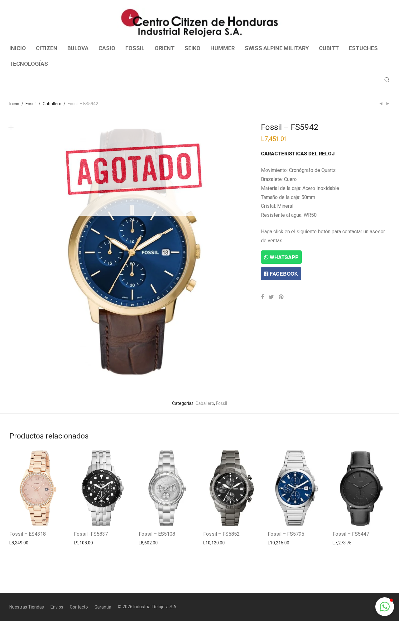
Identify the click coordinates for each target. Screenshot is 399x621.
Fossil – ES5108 (157, 534)
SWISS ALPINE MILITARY (277, 48)
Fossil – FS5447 (351, 534)
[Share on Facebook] (262, 297)
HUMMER (222, 48)
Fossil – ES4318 (27, 534)
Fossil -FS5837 (91, 534)
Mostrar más (18, 542)
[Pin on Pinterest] (281, 297)
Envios (56, 606)
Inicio (14, 103)
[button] (384, 606)
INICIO (17, 48)
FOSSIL (135, 48)
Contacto (79, 606)
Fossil (31, 103)
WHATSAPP (283, 257)
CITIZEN (46, 48)
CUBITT (329, 48)
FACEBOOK (283, 273)
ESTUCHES (363, 48)
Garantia (102, 606)
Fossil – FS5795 (286, 534)
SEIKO (192, 48)
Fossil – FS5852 (221, 534)
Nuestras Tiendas (26, 606)
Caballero (52, 103)
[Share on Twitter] (271, 297)
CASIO (107, 48)
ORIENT (165, 48)
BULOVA (78, 48)
